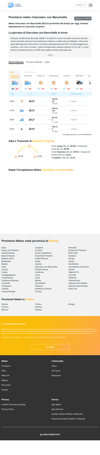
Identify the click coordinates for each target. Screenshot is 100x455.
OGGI (12, 72)
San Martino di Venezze (78, 267)
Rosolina (72, 256)
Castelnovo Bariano (10, 280)
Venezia (38, 307)
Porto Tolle (73, 253)
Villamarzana (74, 280)
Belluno (4, 310)
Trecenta (72, 275)
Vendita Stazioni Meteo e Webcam (67, 414)
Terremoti (5, 385)
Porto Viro (72, 289)
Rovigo (71, 258)
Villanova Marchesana (78, 286)
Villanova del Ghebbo (77, 283)
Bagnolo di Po (7, 258)
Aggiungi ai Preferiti (82, 18)
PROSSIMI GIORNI (29, 72)
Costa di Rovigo (8, 291)
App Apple (56, 404)
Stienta (71, 269)
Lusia (37, 278)
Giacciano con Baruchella (46, 267)
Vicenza (5, 307)
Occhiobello (40, 283)
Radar (47, 62)
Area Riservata (51, 435)
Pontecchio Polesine (77, 250)
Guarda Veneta (41, 269)
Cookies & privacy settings (13, 404)
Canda (4, 272)
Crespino (39, 248)
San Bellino (73, 264)
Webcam (5, 375)
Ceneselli (5, 283)
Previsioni (5, 366)
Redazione (56, 375)
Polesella (72, 248)
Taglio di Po (73, 272)
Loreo (37, 275)
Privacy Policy (7, 409)
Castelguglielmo (8, 275)
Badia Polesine (8, 256)
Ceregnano (6, 286)
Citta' (3, 370)
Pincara (38, 291)
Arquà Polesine (8, 253)
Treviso (38, 304)
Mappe (4, 380)
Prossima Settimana (34, 62)
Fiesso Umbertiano (43, 253)
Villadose (72, 278)
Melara (38, 280)
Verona (4, 304)
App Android (57, 409)
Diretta (4, 389)
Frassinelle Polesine (44, 256)
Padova (38, 310)
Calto (3, 267)
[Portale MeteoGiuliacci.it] (15, 5)
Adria (3, 248)
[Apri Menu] (90, 5)
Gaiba (37, 261)
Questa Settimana (16, 62)
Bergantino (6, 261)
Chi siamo (50, 347)
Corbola (4, 289)
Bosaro (4, 264)
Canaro (4, 269)
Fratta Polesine (41, 258)
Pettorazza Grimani (43, 289)
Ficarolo (38, 250)
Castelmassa (7, 278)
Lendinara (39, 272)
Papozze (39, 286)
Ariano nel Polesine (10, 250)
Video (54, 366)
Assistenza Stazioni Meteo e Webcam (68, 418)
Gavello (38, 264)
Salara (71, 261)
